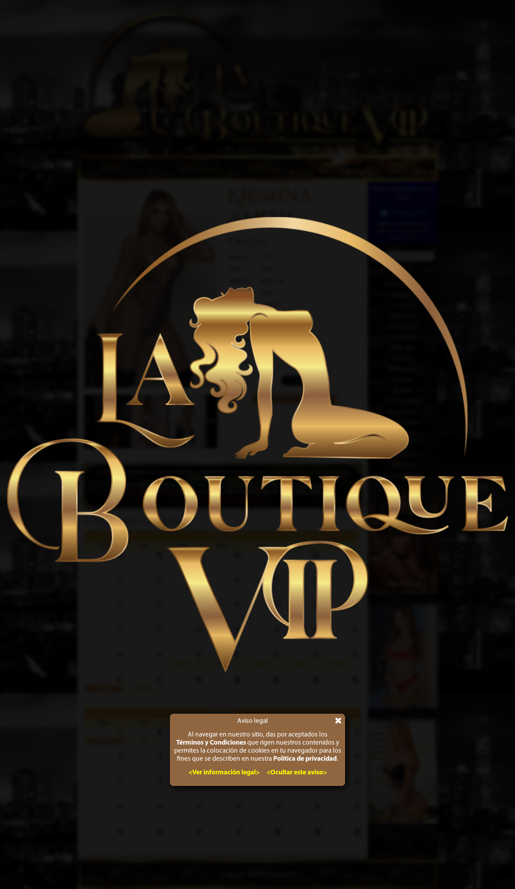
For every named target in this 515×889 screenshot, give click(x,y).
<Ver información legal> (224, 772)
